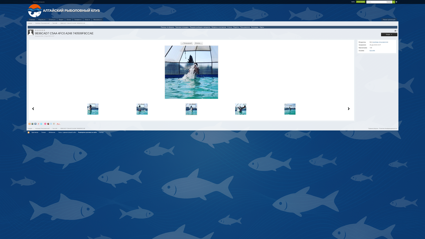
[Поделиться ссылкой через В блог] (54, 124)
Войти (353, 1)
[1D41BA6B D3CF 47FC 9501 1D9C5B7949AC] (92, 109)
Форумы (41, 19)
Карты (262, 27)
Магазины (97, 19)
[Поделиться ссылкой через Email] (51, 124)
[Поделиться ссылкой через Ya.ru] (38, 124)
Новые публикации (389, 19)
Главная (32, 19)
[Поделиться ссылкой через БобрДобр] (48, 124)
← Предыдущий (187, 43)
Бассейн (372, 50)
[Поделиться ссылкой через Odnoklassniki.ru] (29, 124)
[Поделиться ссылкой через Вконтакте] (35, 124)
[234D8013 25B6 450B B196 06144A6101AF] (290, 109)
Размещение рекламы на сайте (87, 132)
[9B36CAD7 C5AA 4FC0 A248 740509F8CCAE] (191, 109)
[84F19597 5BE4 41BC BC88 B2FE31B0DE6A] (240, 109)
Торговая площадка (181, 27)
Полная (43, 132)
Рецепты (236, 27)
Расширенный (396, 2)
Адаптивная (35, 132)
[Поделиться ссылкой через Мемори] (45, 124)
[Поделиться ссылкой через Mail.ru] (32, 124)
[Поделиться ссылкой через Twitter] (41, 124)
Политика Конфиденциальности (388, 128)
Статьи (229, 27)
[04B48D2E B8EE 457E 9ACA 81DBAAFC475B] (142, 109)
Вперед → (198, 43)
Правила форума (373, 128)
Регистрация (360, 1)
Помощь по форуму (167, 27)
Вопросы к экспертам (219, 27)
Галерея (77, 19)
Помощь (101, 132)
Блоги (69, 19)
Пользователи (245, 27)
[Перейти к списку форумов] (35, 10)
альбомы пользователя (380, 42)
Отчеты (51, 19)
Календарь (254, 27)
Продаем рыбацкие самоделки (200, 27)
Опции (388, 34)
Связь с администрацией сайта (67, 132)
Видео (61, 19)
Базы (87, 19)
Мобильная (52, 132)
